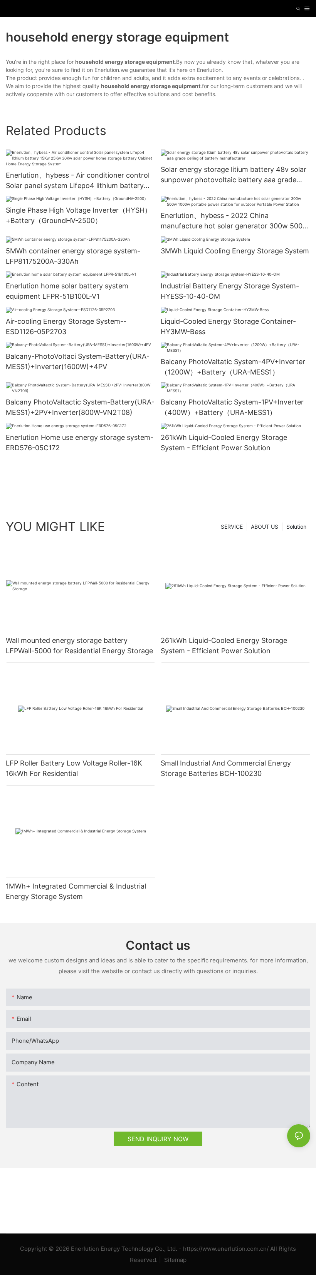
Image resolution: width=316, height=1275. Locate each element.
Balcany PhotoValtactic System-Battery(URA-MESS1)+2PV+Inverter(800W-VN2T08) (80, 407)
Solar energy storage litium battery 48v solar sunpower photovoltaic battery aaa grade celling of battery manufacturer (233, 175)
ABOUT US (264, 526)
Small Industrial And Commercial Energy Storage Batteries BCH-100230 (226, 768)
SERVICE (232, 526)
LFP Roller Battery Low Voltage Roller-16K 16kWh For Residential (74, 768)
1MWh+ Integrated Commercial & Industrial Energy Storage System (76, 891)
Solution (296, 526)
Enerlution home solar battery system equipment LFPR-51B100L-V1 (67, 291)
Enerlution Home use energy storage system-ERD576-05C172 (79, 442)
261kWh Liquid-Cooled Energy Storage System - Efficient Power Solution (224, 442)
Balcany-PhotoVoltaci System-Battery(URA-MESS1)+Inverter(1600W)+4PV (78, 361)
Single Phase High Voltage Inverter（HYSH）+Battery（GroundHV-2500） (78, 215)
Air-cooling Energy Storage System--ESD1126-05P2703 (66, 326)
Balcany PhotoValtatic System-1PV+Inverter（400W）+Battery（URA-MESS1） (232, 407)
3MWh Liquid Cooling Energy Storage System (235, 251)
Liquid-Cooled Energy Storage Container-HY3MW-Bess (228, 326)
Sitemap (175, 1259)
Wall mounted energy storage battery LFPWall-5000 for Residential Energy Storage (79, 645)
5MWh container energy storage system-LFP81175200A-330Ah (73, 256)
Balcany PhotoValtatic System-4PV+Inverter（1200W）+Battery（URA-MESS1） (233, 367)
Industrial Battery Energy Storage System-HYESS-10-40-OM (230, 291)
